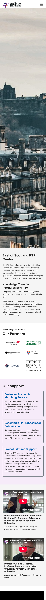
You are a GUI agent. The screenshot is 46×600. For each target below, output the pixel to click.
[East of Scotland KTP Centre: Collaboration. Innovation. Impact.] (12, 4)
